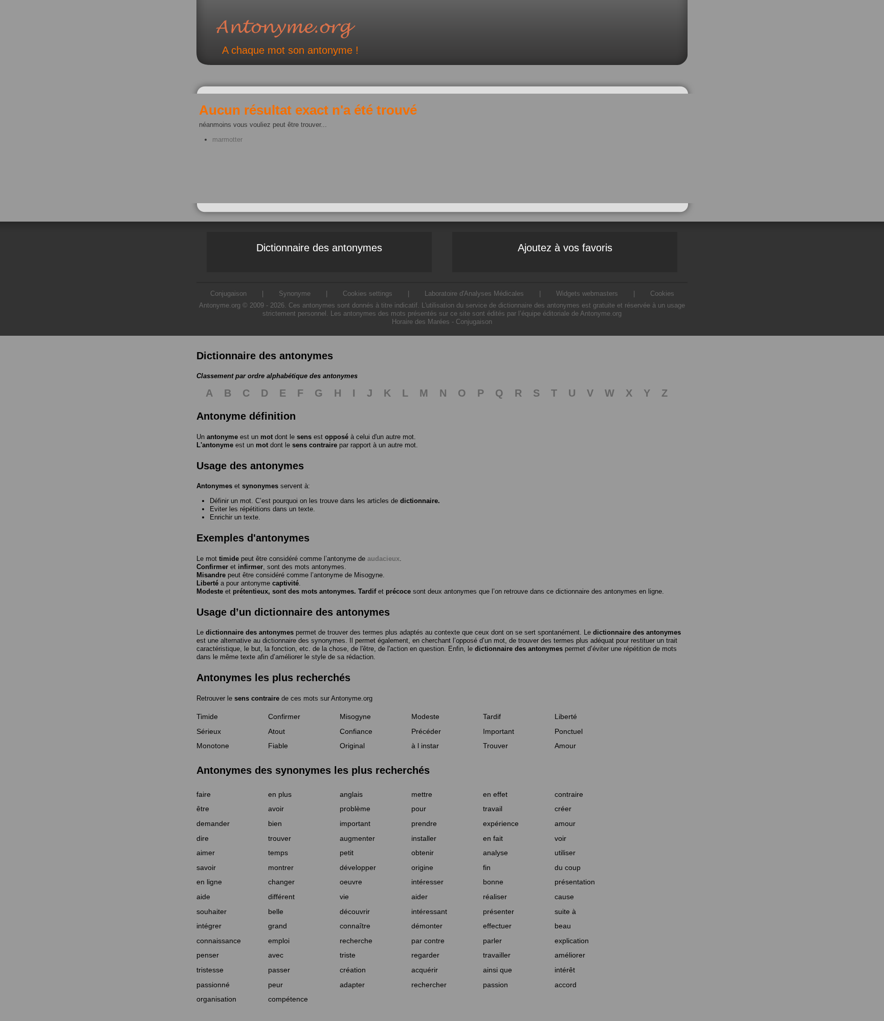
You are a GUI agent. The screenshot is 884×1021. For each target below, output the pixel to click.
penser (207, 955)
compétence (288, 999)
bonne (493, 882)
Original (352, 746)
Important (498, 731)
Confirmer (212, 567)
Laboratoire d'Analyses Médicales (474, 293)
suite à (565, 911)
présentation (575, 882)
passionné (213, 985)
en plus (280, 794)
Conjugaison (474, 321)
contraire (569, 794)
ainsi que (497, 970)
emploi (279, 941)
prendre (424, 823)
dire (202, 838)
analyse (495, 853)
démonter (427, 926)
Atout (276, 731)
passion (495, 985)
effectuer (497, 926)
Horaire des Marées (421, 321)
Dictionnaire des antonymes (319, 247)
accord (566, 985)
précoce (398, 591)
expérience (501, 823)
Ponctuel (569, 731)
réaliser (495, 897)
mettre (421, 794)
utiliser (565, 853)
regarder (425, 955)
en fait (493, 838)
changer (281, 882)
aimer (205, 853)
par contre (428, 941)
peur (275, 985)
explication (572, 941)
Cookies (662, 293)
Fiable (278, 746)
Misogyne (368, 575)
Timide (207, 716)
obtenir (422, 853)
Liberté (207, 583)
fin (487, 867)
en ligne (209, 882)
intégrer (209, 926)
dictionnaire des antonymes (250, 632)
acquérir (424, 970)
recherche (356, 941)
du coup (568, 867)
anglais (351, 794)
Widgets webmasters (587, 293)
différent (281, 897)
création (353, 970)
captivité (285, 583)
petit (346, 853)
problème (355, 809)
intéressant (429, 911)
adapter (352, 985)
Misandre (211, 575)
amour (565, 823)
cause (564, 897)
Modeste (209, 591)
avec (275, 955)
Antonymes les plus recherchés (273, 677)
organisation (216, 999)
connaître (355, 926)
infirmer (250, 567)
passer (279, 970)
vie (344, 897)
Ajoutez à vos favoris (565, 247)
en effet (495, 794)
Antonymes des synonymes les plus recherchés (313, 770)
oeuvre (351, 882)
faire (203, 794)
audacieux (383, 558)
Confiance (356, 731)
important (355, 823)
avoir (276, 809)
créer (563, 809)
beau (563, 926)
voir (560, 838)
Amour (565, 746)
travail (492, 809)
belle (275, 911)
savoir (206, 867)
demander (213, 823)
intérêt (565, 970)
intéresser (427, 882)
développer (358, 867)
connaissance (218, 941)
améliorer (570, 955)
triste (348, 955)
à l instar (425, 746)
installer (423, 838)
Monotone (212, 746)
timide (229, 558)
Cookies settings (367, 293)
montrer (281, 867)
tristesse (210, 970)
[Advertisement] (250, 247)
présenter (498, 911)
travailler (497, 955)
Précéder (426, 731)
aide (203, 897)
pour (418, 809)
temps (278, 853)
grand (277, 926)
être (202, 809)
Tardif (367, 591)
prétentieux (250, 591)
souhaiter (211, 911)
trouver (279, 838)
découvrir (355, 911)
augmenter (357, 838)
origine (422, 867)
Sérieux (208, 731)
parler (492, 941)
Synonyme (295, 293)
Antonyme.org (301, 28)
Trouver (495, 746)
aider (419, 897)
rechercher (429, 985)
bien (275, 823)
